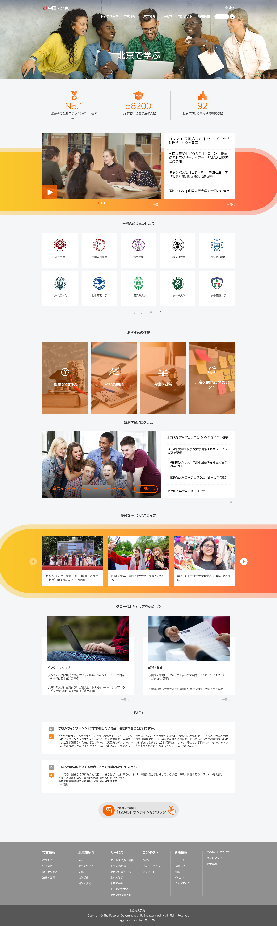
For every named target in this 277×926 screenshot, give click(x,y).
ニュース (180, 860)
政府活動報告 (50, 872)
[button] (99, 203)
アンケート (149, 872)
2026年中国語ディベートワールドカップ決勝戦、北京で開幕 (199, 141)
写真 (177, 872)
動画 (81, 860)
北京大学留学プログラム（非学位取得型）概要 (197, 438)
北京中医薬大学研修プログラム (187, 491)
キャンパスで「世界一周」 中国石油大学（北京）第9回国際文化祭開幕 (198, 174)
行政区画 (47, 866)
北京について (86, 866)
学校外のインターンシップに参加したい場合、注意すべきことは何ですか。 (107, 729)
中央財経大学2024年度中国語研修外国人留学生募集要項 (197, 464)
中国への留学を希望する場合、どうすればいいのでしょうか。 (98, 767)
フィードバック (151, 866)
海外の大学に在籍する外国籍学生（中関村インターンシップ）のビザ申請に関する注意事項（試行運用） (87, 689)
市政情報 (129, 17)
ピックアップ (182, 883)
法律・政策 (48, 878)
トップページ (109, 17)
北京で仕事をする (120, 872)
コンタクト (185, 17)
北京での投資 (118, 866)
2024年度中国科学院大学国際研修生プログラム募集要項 (197, 451)
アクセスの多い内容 (122, 860)
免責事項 (212, 864)
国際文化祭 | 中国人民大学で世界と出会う (199, 191)
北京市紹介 (148, 17)
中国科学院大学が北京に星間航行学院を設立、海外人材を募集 (187, 689)
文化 (81, 872)
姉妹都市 (83, 878)
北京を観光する (119, 889)
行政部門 (47, 860)
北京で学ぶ (116, 878)
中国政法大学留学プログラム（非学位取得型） (197, 478)
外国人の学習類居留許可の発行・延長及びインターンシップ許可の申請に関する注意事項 (87, 677)
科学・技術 (84, 883)
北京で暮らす (118, 883)
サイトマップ (214, 858)
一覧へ (157, 204)
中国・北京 (58, 8)
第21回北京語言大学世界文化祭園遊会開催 (203, 578)
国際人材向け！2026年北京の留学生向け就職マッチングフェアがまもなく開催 (188, 677)
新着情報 (204, 17)
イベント (180, 878)
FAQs (146, 860)
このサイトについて (218, 852)
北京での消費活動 (120, 895)
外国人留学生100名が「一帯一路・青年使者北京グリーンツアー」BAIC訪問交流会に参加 (198, 158)
